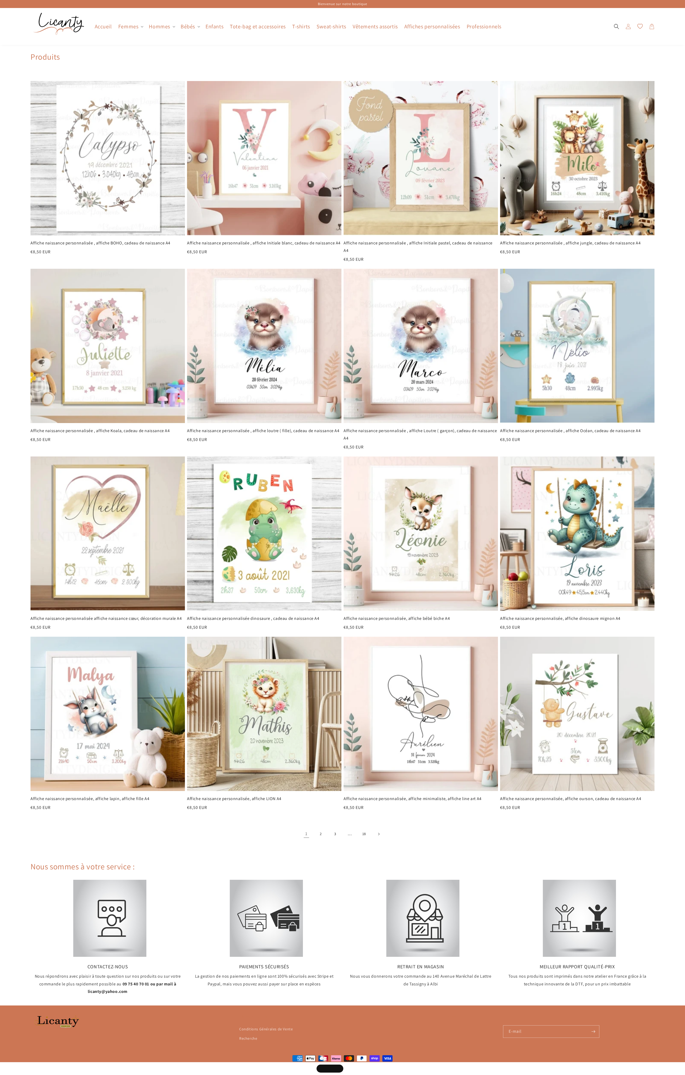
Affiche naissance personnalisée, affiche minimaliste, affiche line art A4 (413, 798)
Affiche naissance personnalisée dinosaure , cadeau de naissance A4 (253, 618)
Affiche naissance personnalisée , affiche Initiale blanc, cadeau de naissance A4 (264, 243)
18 (364, 833)
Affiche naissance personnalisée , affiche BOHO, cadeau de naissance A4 (100, 243)
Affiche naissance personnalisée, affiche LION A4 (234, 798)
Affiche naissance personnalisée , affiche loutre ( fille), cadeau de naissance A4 (263, 430)
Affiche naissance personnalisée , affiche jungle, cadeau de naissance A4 (570, 243)
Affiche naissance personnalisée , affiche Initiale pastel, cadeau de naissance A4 (418, 246)
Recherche (248, 1038)
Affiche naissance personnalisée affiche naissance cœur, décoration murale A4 (106, 618)
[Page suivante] (379, 834)
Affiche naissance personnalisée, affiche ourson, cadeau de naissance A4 (570, 798)
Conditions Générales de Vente (266, 1029)
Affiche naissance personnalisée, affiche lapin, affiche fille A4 (90, 798)
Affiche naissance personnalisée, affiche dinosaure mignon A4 (560, 618)
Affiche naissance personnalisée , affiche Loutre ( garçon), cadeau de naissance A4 (420, 434)
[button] (130, 26)
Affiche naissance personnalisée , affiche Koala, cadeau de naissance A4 (100, 430)
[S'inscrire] (593, 1031)
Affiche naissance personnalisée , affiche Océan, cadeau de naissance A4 (570, 430)
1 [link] (306, 833)
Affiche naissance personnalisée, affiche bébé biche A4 (397, 618)
